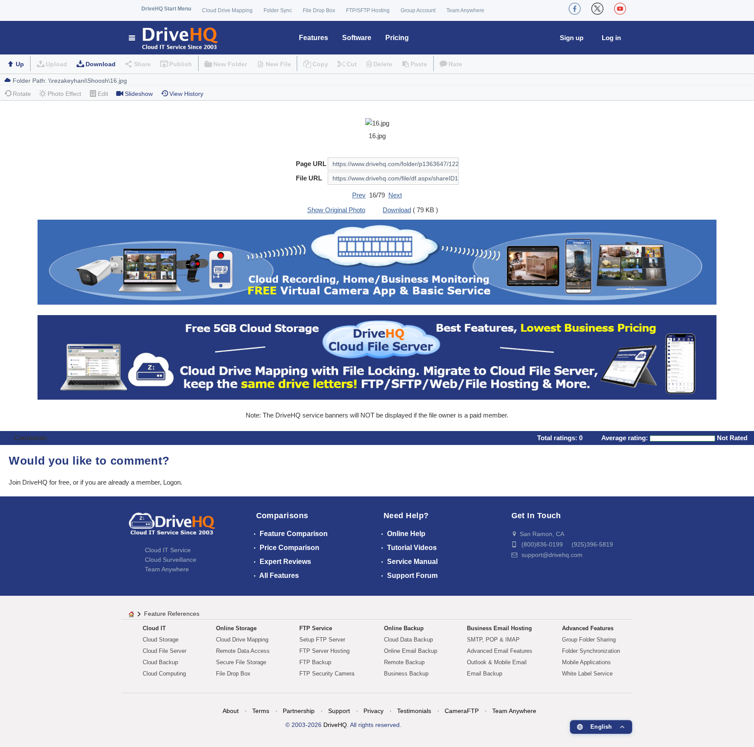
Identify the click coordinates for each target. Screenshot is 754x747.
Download (101, 64)
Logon (172, 482)
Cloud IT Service (168, 550)
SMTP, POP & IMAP (493, 639)
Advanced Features (587, 628)
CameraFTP (462, 710)
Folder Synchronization (591, 651)
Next (395, 195)
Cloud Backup (160, 662)
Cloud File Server (164, 651)
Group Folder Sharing (589, 639)
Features (313, 37)
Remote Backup (404, 662)
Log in (611, 37)
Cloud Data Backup (408, 639)
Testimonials (414, 710)
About (231, 710)
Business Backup (406, 673)
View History (186, 93)
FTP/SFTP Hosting (368, 10)
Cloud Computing (164, 673)
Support (339, 710)
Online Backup (404, 628)
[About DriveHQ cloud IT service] (172, 527)
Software (356, 37)
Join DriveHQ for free (39, 482)
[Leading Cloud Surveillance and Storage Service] (377, 261)
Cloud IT (154, 628)
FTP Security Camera (326, 673)
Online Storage (236, 628)
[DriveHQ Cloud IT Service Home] (174, 37)
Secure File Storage (241, 662)
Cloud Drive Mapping (227, 10)
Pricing (397, 37)
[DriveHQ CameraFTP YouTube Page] (620, 8)
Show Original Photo (336, 210)
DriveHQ (335, 724)
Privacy (373, 710)
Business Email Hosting (499, 628)
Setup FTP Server (322, 639)
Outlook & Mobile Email (497, 662)
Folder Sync (278, 10)
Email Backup (484, 673)
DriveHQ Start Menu (166, 9)
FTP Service (315, 628)
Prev (359, 195)
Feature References (171, 613)
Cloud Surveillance (170, 559)
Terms (260, 710)
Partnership (299, 710)
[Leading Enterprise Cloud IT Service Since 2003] (377, 356)
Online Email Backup (410, 651)
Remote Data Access (243, 651)
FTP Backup (315, 662)
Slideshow (139, 93)
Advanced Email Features (499, 651)
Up (20, 64)
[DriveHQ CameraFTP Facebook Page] (574, 8)
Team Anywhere (465, 10)
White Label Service (587, 673)
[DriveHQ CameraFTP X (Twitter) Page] (597, 8)
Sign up (571, 37)
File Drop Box (319, 10)
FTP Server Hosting (324, 651)
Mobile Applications (586, 662)
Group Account (418, 10)
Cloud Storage (160, 639)
